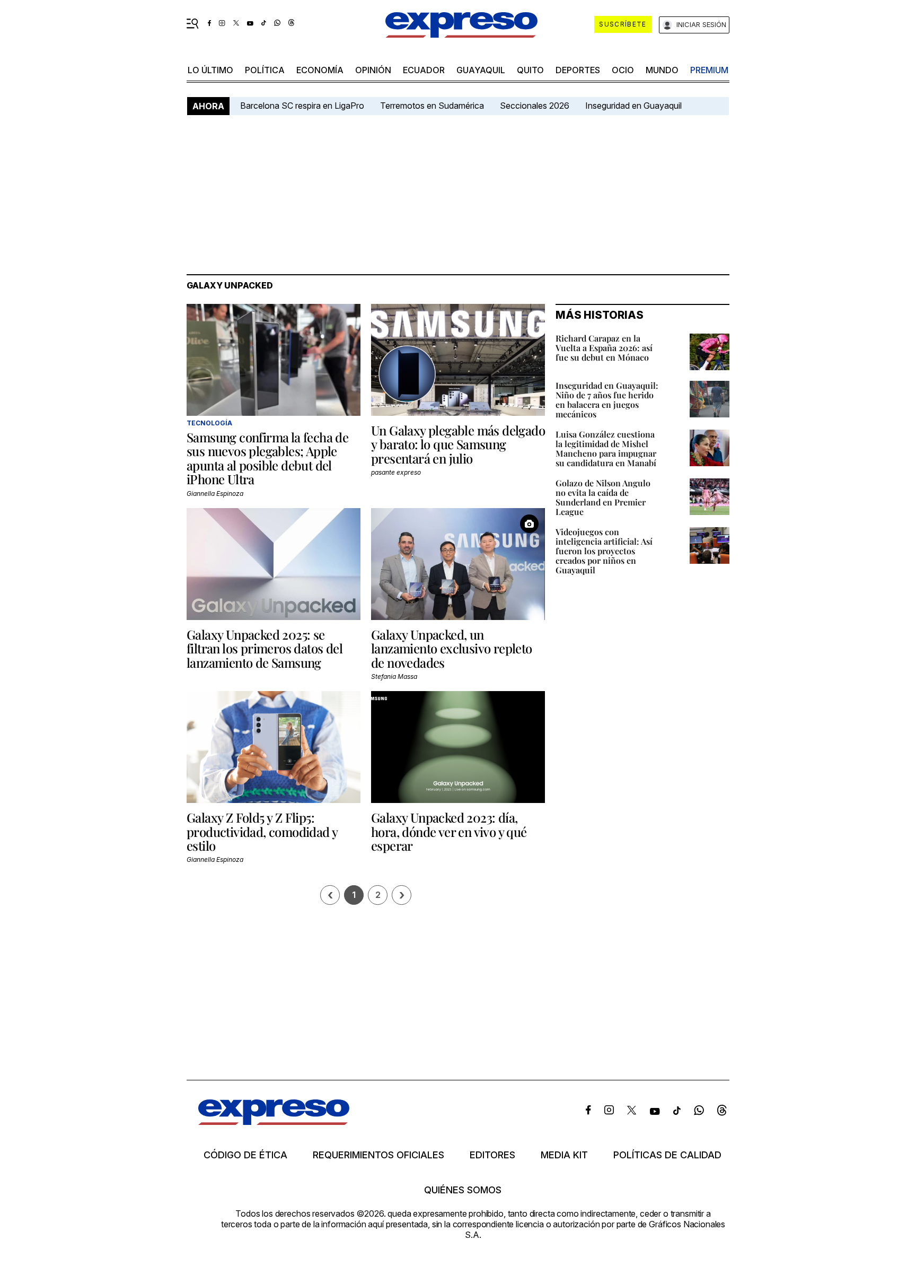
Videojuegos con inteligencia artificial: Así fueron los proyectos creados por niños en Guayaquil (604, 550)
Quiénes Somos (462, 1190)
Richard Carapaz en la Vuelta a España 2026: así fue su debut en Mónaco (604, 348)
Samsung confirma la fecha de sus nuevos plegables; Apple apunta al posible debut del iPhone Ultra (267, 458)
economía (320, 70)
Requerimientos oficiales (378, 1155)
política (265, 70)
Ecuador (424, 70)
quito (530, 70)
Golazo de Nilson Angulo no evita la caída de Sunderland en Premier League (603, 497)
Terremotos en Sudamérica (432, 105)
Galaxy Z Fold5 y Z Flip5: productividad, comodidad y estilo (262, 831)
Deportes (578, 70)
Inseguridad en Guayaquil (633, 105)
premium (709, 70)
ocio (623, 70)
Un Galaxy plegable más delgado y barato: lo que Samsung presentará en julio (458, 444)
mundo (662, 70)
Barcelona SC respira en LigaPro (302, 105)
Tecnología (209, 423)
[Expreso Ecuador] (273, 1121)
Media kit (564, 1155)
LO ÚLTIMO (210, 70)
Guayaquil (480, 70)
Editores (492, 1155)
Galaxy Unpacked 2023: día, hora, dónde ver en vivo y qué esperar (449, 831)
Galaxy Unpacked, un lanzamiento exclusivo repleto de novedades (451, 648)
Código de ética (245, 1155)
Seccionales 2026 (534, 105)
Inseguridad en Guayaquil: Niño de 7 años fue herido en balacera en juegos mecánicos (607, 400)
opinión (373, 70)
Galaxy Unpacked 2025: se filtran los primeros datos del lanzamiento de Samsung (264, 648)
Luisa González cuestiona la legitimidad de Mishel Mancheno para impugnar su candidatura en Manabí (606, 448)
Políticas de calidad (667, 1155)
